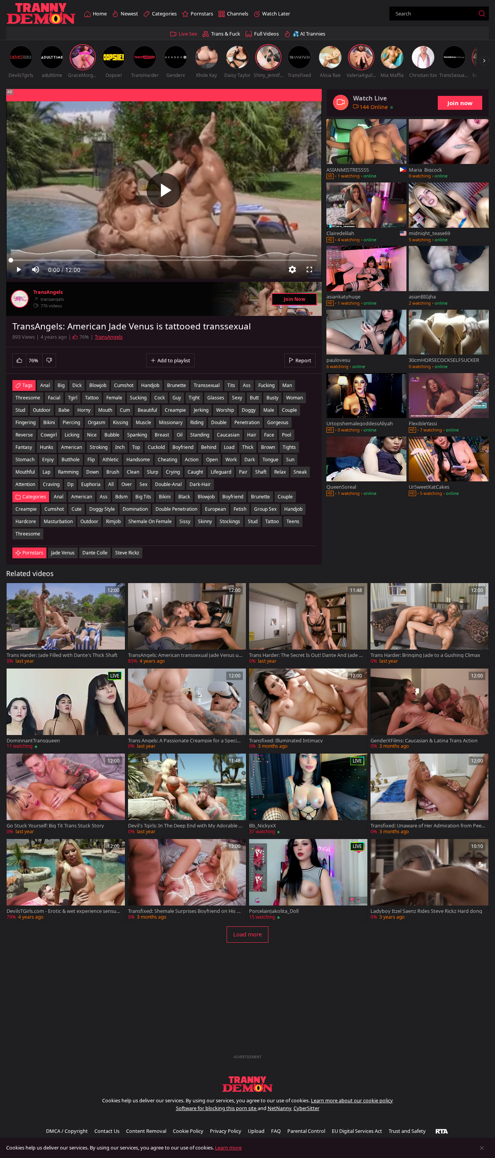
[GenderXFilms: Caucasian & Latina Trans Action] (429, 710)
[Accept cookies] (482, 1148)
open (212, 459)
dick (77, 385)
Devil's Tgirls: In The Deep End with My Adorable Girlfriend (185, 825)
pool (286, 434)
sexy (237, 397)
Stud (253, 521)
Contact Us (106, 1130)
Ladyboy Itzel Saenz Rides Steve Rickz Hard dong (426, 911)
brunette (176, 385)
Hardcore (25, 521)
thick (247, 447)
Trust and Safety (407, 1130)
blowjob (97, 385)
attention (25, 484)
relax (280, 472)
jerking (201, 410)
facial (54, 397)
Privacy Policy (225, 1130)
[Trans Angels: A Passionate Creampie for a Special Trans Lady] (187, 710)
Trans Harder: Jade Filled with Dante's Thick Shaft (62, 655)
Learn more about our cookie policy (352, 1100)
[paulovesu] (366, 340)
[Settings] (292, 269)
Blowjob (206, 496)
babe (64, 410)
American (81, 496)
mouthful (25, 472)
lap (46, 472)
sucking (138, 397)
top (136, 447)
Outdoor (89, 521)
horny (83, 410)
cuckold (156, 447)
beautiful (147, 410)
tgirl (72, 397)
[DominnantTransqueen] (66, 710)
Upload (256, 1130)
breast (162, 434)
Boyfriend (232, 496)
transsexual (207, 385)
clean (133, 472)
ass (247, 385)
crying (173, 472)
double (219, 422)
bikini (49, 422)
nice (92, 434)
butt (254, 397)
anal (45, 385)
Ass (104, 496)
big (61, 385)
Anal (58, 496)
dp (70, 484)
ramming (68, 472)
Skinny (205, 521)
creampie (175, 410)
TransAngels (48, 292)
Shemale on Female (150, 521)
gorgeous (277, 422)
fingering (25, 422)
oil (180, 434)
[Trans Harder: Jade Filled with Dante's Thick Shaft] (66, 624)
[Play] (164, 190)
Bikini (165, 496)
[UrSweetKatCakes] (449, 467)
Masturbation (58, 521)
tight (194, 397)
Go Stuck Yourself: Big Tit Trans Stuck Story (55, 825)
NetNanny (279, 1108)
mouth (105, 410)
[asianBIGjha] (449, 276)
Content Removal (146, 1130)
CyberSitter (306, 1108)
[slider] (164, 260)
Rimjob (113, 521)
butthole (70, 459)
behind (208, 447)
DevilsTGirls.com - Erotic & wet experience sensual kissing (63, 911)
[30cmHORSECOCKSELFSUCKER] (449, 340)
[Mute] (35, 269)
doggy (249, 410)
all (111, 484)
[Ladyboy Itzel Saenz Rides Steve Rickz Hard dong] (429, 880)
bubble (111, 434)
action (191, 459)
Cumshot (54, 509)
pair (243, 472)
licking (72, 434)
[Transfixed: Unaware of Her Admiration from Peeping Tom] (429, 795)
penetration (246, 422)
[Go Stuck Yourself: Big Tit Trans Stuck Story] (66, 795)
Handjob (293, 509)
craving (51, 484)
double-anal (168, 484)
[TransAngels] (20, 299)
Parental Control (306, 1130)
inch (120, 447)
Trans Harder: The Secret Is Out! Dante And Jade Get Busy (305, 655)
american (71, 447)
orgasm (96, 422)
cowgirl (49, 434)
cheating (167, 459)
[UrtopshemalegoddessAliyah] (366, 403)
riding (196, 422)
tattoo (92, 397)
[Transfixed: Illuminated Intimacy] (308, 710)
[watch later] (16, 592)
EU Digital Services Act (357, 1130)
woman (294, 397)
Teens (293, 521)
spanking (137, 434)
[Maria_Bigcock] (449, 149)
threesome (27, 397)
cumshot (123, 385)
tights (289, 447)
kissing (120, 422)
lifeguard (221, 472)
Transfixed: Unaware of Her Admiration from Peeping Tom (427, 825)
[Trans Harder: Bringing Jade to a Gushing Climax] (429, 624)
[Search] (481, 13)
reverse (24, 434)
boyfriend (182, 447)
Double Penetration (176, 509)
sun (290, 459)
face (269, 434)
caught (195, 472)
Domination (135, 509)
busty (272, 397)
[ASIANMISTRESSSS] (366, 149)
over (126, 484)
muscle (143, 422)
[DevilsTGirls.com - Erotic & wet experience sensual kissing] (66, 880)
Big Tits (143, 496)
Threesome (27, 533)
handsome (138, 459)
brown (268, 447)
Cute (77, 509)
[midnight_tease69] (449, 213)
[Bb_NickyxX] (308, 795)
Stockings (230, 521)
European (215, 509)
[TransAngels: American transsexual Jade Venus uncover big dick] (187, 624)
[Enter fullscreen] (309, 269)
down (92, 472)
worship (225, 410)
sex (143, 484)
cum (125, 410)
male (268, 410)
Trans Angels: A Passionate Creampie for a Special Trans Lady (184, 740)
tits (231, 385)
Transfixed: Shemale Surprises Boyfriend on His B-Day (184, 911)
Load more (247, 934)
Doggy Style (102, 509)
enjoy (48, 459)
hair (251, 434)
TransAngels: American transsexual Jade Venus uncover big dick (185, 655)
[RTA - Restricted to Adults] (442, 1131)
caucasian (228, 434)
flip (91, 459)
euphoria (91, 484)
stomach (24, 459)
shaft (260, 472)
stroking (99, 447)
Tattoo (272, 521)
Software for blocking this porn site (217, 1108)
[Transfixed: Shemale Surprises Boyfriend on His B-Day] (187, 880)
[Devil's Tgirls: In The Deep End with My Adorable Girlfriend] (187, 795)
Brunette (260, 496)
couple (289, 410)
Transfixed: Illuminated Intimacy (286, 740)
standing (199, 434)
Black (184, 496)
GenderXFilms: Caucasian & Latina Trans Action (424, 740)
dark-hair (200, 484)
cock (159, 397)
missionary (171, 422)
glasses (215, 397)
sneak (300, 472)
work (231, 459)
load (229, 447)
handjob (150, 385)
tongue (270, 459)
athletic (110, 459)
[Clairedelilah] (366, 213)
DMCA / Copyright (67, 1130)
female (114, 397)
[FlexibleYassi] (449, 403)
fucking (266, 385)
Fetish (240, 509)
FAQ (276, 1130)
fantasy (23, 447)
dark (249, 459)
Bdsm (121, 496)
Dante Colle (95, 552)
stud (20, 410)
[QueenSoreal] (366, 467)
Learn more (228, 1147)
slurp (152, 472)
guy (176, 397)
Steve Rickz (127, 552)
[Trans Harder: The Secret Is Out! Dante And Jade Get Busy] (308, 624)
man (287, 385)
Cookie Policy (188, 1130)
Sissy (184, 521)
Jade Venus (63, 552)
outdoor (42, 410)
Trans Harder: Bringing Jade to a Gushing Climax (425, 655)
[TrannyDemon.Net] (41, 13)
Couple (285, 496)
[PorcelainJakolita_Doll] (308, 880)
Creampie (26, 509)
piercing (71, 422)
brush (112, 472)
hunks (46, 447)
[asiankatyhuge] (366, 276)
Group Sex (265, 509)
